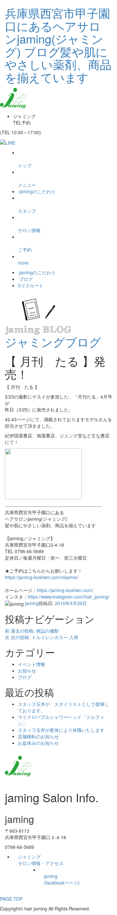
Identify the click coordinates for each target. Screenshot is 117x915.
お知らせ (27, 670)
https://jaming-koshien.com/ (65, 590)
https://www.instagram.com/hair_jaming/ (69, 596)
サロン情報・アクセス (40, 859)
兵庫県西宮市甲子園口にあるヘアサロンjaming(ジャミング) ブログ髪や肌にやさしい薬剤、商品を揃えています (58, 45)
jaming (32, 603)
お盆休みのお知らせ (38, 743)
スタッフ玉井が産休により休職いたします (61, 730)
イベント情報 (31, 664)
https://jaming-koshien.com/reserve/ (41, 577)
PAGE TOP (11, 895)
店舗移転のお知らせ (38, 736)
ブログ (25, 677)
